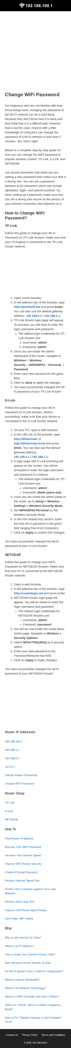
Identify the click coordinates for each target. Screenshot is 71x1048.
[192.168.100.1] (35, 5)
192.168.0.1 (34, 315)
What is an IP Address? (19, 946)
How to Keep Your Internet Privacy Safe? (30, 954)
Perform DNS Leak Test (19, 901)
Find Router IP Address (19, 838)
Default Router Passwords (21, 775)
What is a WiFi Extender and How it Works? (32, 996)
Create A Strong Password (21, 872)
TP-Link (10, 802)
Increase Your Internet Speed (23, 855)
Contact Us (12, 1034)
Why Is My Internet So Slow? (23, 937)
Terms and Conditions (53, 1034)
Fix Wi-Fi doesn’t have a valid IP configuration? (34, 971)
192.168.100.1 (13, 741)
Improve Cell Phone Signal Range (25, 910)
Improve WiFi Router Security (23, 863)
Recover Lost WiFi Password (23, 847)
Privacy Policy (30, 1034)
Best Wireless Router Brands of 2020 (28, 962)
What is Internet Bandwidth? (22, 979)
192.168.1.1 (52, 315)
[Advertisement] (35, 51)
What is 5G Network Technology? (25, 988)
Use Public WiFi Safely (19, 918)
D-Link (9, 811)
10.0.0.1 (10, 766)
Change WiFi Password (19, 783)
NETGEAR (11, 819)
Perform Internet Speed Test (22, 880)
